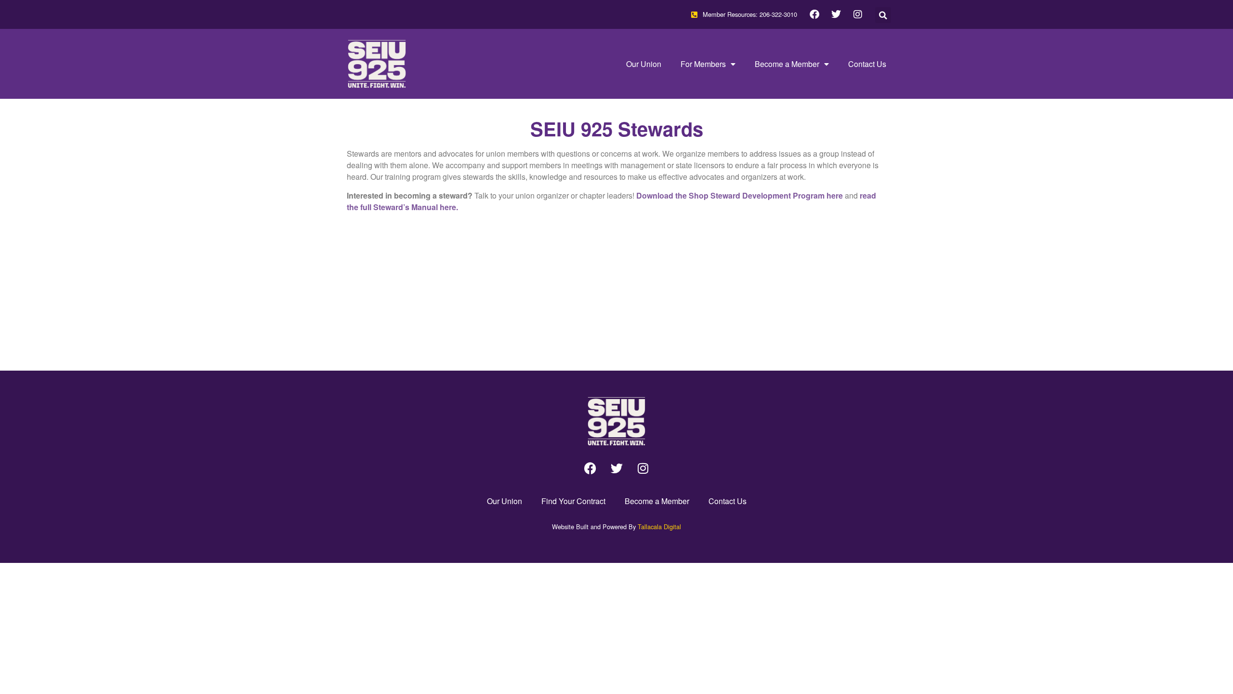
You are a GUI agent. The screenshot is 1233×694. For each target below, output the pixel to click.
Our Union (643, 63)
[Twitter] (836, 14)
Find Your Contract (573, 501)
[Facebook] (814, 14)
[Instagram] (857, 14)
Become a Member (787, 63)
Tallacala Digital (659, 526)
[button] (883, 15)
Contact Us (867, 63)
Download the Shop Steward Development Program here (739, 195)
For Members (703, 63)
